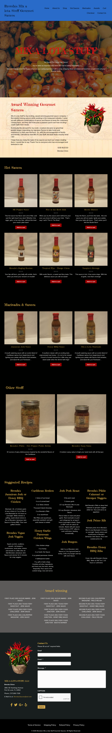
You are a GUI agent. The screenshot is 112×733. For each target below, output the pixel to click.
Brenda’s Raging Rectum (20, 268)
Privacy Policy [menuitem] (78, 725)
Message (42, 668)
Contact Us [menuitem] (101, 13)
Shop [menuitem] (65, 8)
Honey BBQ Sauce (56, 347)
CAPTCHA (41, 691)
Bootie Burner (91, 209)
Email (40, 650)
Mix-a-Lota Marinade (91, 347)
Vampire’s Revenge (91, 268)
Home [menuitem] (47, 8)
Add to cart (21, 227)
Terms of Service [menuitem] (34, 725)
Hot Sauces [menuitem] (74, 8)
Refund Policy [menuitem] (64, 725)
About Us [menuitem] (56, 8)
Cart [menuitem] (104, 8)
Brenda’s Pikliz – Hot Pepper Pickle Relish (30, 446)
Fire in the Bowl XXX (56, 209)
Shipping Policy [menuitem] (50, 725)
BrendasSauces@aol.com (23, 696)
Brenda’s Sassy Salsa (81, 446)
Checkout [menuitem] (90, 13)
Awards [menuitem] (97, 8)
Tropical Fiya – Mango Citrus (56, 268)
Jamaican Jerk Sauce (21, 347)
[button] (20, 204)
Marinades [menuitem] (86, 8)
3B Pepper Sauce (21, 209)
